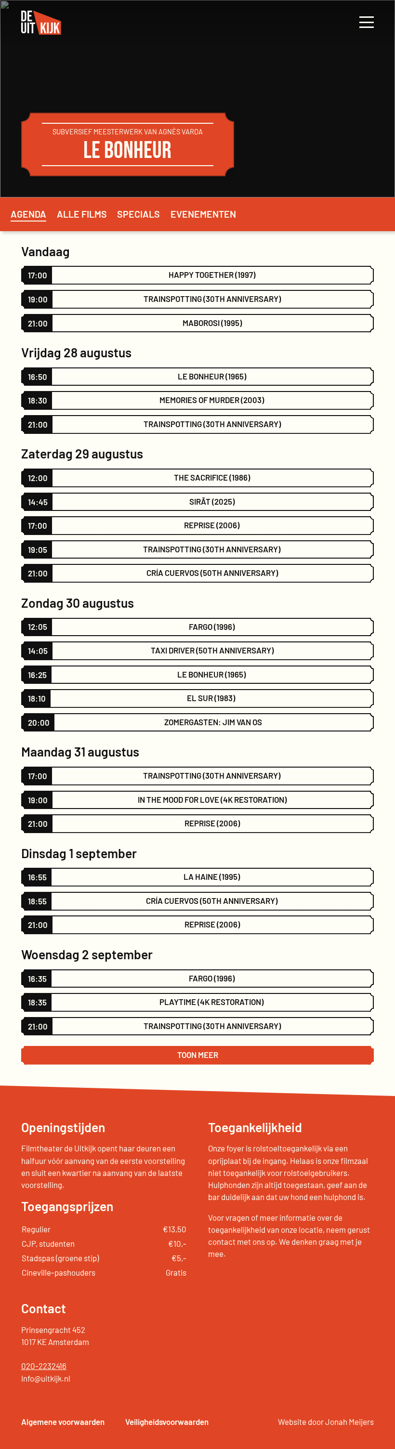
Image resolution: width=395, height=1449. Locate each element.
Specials (138, 214)
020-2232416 (43, 1366)
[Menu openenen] (366, 22)
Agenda (28, 214)
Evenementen (203, 214)
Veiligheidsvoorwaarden (167, 1421)
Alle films (82, 214)
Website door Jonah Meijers (326, 1421)
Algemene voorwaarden (63, 1421)
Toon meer (197, 1054)
